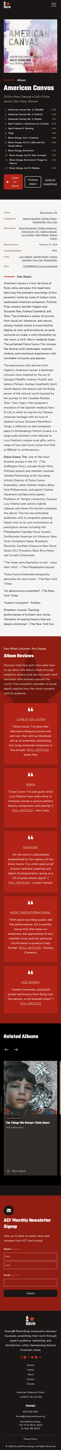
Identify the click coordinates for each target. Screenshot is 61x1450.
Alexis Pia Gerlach (28, 228)
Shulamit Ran (39, 222)
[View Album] (30, 1118)
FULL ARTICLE (38, 750)
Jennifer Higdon (49, 218)
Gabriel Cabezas (48, 231)
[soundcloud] (40, 1357)
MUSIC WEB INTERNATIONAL (30, 912)
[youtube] (32, 1357)
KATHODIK (30, 847)
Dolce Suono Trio (48, 212)
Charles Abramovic (47, 228)
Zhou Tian (52, 222)
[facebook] (21, 1357)
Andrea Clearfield (31, 218)
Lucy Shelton (28, 235)
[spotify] (36, 1357)
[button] (53, 4)
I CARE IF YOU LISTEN (30, 719)
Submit (31, 1293)
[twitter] (28, 1357)
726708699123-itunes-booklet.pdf (40, 266)
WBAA (30, 784)
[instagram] (25, 1357)
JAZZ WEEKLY (30, 982)
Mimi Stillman (42, 235)
